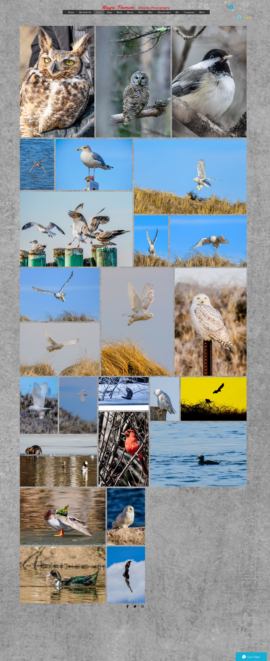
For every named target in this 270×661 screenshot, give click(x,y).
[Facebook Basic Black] (127, 606)
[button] (231, 6)
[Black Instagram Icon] (142, 606)
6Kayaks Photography (154, 8)
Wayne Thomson (118, 7)
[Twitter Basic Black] (135, 606)
